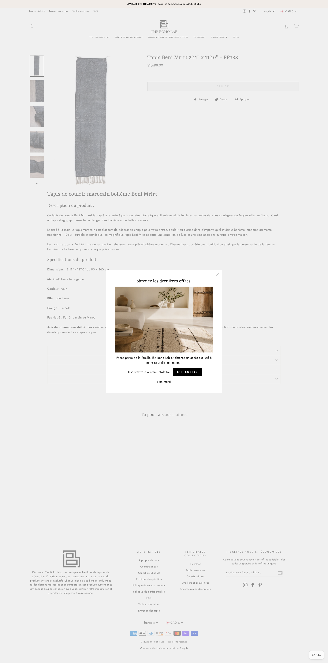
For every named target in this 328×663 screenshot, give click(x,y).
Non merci (164, 381)
